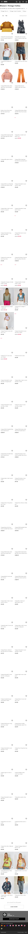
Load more (14, 906)
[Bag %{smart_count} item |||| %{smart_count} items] (26, 1)
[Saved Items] (23, 1)
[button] (1, 925)
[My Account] (19, 1)
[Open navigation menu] (2, 1)
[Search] (16, 1)
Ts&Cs (26, 932)
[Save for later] (12, 33)
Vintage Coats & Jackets (15, 11)
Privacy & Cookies (21, 932)
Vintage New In (4, 11)
